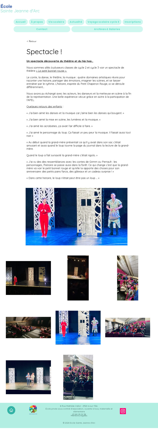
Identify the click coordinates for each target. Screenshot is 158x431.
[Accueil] (11, 410)
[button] (37, 22)
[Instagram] (123, 411)
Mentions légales (79, 415)
